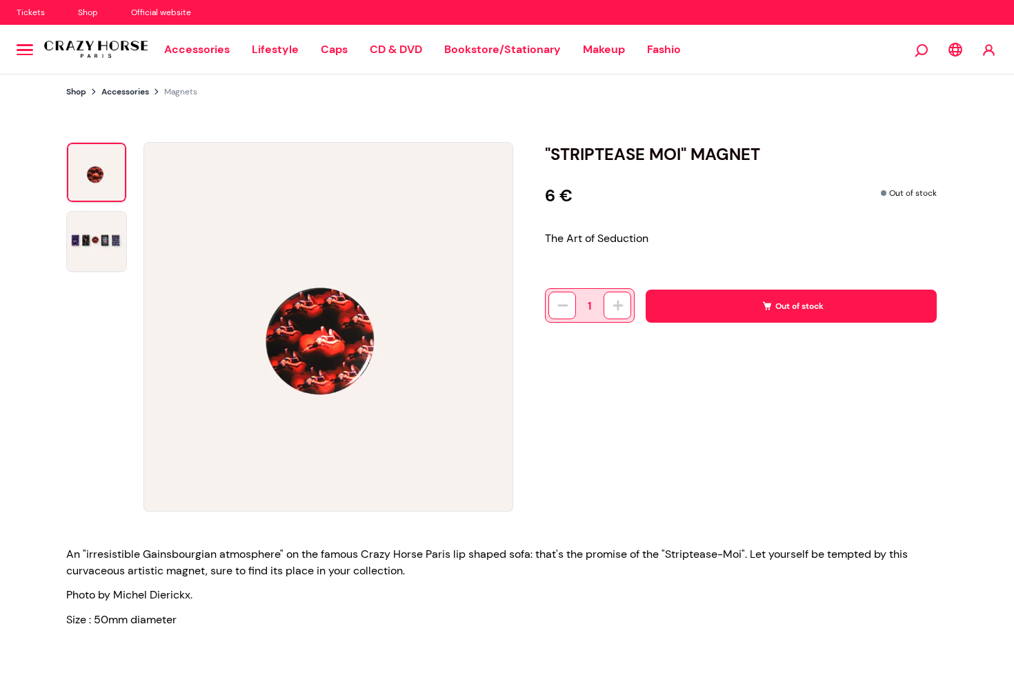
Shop (88, 12)
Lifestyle (275, 49)
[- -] (562, 305)
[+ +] (617, 305)
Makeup (604, 49)
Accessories (197, 49)
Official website (161, 12)
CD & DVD (396, 49)
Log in (988, 49)
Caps (334, 49)
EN (955, 49)
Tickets (31, 12)
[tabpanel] (328, 327)
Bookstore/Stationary (502, 49)
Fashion (667, 49)
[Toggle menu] (25, 49)
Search (922, 49)
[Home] (96, 49)
